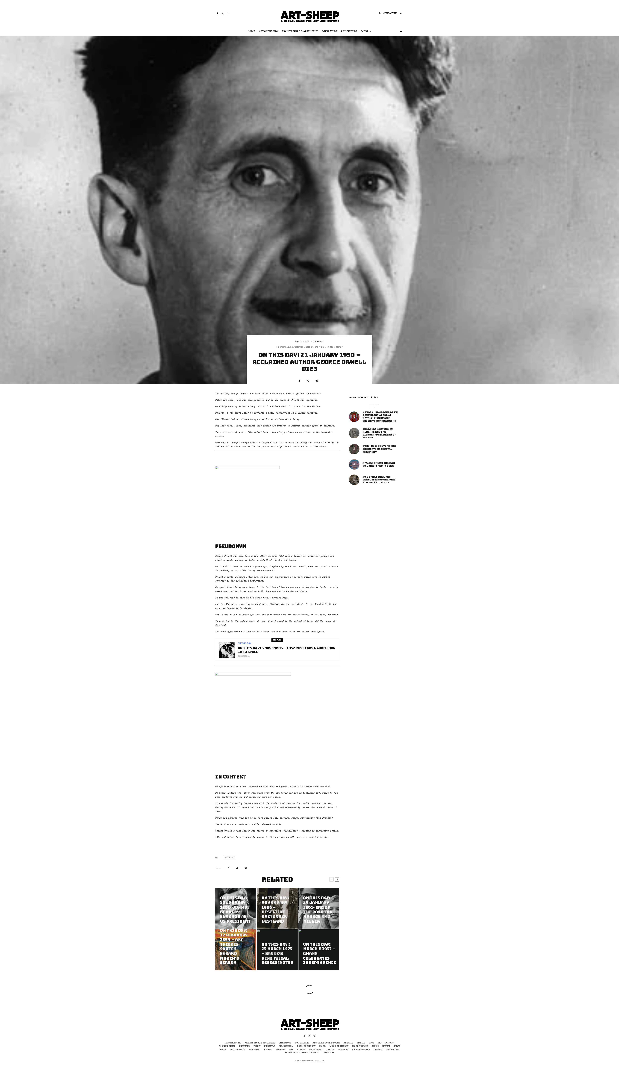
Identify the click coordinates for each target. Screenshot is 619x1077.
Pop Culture (349, 31)
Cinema (361, 1043)
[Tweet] (308, 381)
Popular (281, 1049)
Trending (343, 1049)
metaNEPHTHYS (305, 1060)
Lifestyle (269, 1046)
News (397, 1046)
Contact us (327, 1052)
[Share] (299, 381)
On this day (230, 857)
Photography (237, 1049)
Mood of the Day (338, 1046)
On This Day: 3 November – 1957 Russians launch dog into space (286, 650)
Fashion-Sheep (227, 1046)
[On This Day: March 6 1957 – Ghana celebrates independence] (318, 949)
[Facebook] (217, 13)
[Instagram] (227, 13)
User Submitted (361, 1049)
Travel (330, 1049)
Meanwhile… (286, 1046)
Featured (244, 1046)
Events (268, 1049)
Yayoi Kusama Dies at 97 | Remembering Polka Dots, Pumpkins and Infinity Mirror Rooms (380, 417)
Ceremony (254, 1049)
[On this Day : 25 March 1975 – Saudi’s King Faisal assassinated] (277, 949)
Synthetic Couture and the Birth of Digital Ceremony (379, 449)
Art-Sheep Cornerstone (326, 1043)
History (378, 1049)
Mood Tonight (360, 1046)
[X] (222, 13)
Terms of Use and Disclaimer (301, 1052)
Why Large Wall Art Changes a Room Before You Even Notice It (379, 479)
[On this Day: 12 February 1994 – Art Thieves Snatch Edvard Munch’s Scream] (235, 949)
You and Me (392, 1049)
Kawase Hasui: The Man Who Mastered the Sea (379, 464)
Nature (386, 1046)
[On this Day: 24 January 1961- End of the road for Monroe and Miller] (318, 908)
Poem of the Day (306, 1046)
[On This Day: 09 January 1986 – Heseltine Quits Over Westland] (277, 908)
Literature (329, 31)
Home (251, 31)
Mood (322, 1046)
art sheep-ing (268, 31)
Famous (389, 1043)
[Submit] (316, 381)
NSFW (223, 1049)
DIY (379, 1043)
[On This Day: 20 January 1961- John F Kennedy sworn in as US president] (235, 908)
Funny (257, 1046)
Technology (316, 1049)
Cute (371, 1043)
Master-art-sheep (289, 347)
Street (301, 1049)
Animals (348, 1043)
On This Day (315, 347)
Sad (291, 1049)
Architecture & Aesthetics (300, 31)
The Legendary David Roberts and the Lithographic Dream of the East (379, 433)
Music (375, 1046)
